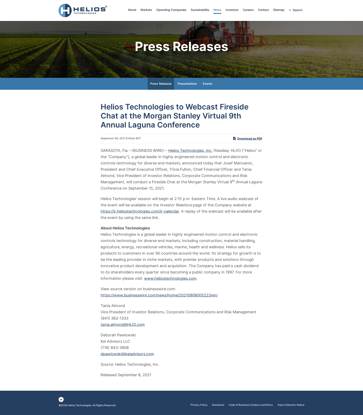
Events (207, 83)
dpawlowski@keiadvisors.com (127, 354)
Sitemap (278, 10)
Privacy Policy (199, 405)
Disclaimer (218, 405)
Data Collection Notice (291, 405)
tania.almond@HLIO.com (123, 324)
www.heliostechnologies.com (170, 278)
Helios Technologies (79, 405)
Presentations (187, 83)
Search (297, 10)
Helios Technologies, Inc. (190, 150)
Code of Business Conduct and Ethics (251, 405)
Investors (232, 10)
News (217, 10)
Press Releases (161, 83)
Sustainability (200, 10)
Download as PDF (249, 138)
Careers (248, 10)
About (132, 10)
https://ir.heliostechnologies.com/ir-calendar (140, 211)
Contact (263, 10)
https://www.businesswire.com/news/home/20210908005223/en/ (159, 295)
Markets (146, 10)
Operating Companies (171, 10)
